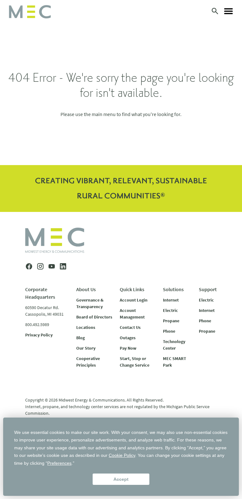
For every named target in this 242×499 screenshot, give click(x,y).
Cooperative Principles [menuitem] (88, 362)
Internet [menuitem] (171, 300)
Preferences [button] (59, 463)
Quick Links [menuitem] (132, 289)
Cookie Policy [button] (122, 455)
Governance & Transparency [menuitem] (89, 303)
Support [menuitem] (208, 289)
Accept (121, 479)
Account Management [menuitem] (132, 314)
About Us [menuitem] (86, 289)
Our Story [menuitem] (85, 348)
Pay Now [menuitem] (128, 348)
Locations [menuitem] (85, 327)
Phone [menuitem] (169, 331)
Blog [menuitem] (80, 338)
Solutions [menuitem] (173, 289)
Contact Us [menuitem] (130, 327)
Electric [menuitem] (170, 310)
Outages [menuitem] (127, 338)
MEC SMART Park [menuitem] (174, 362)
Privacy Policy (39, 335)
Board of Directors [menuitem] (94, 317)
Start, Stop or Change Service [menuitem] (134, 362)
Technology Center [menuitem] (174, 345)
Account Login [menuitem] (133, 300)
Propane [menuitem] (171, 321)
